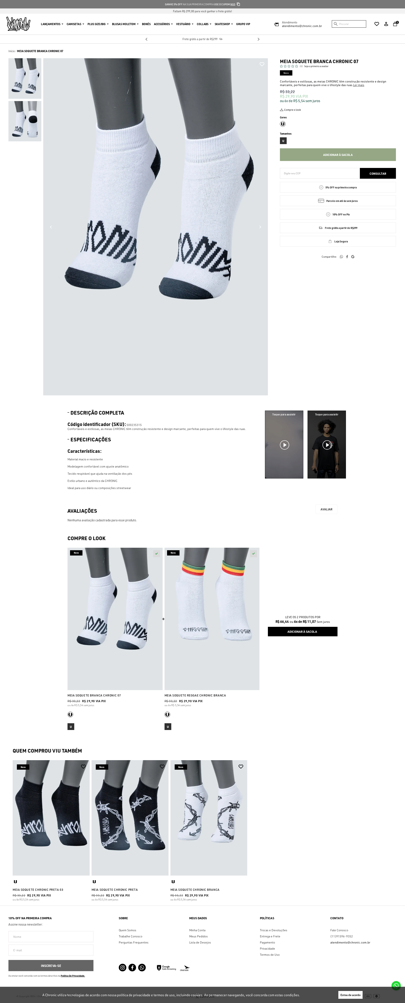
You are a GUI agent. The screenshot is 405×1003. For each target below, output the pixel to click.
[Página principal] (18, 24)
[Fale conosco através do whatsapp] (396, 986)
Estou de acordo (350, 995)
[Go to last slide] (146, 39)
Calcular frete (378, 173)
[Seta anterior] (51, 227)
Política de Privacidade (72, 975)
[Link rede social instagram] (122, 967)
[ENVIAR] (50, 965)
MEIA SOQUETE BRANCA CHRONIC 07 (94, 695)
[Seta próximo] (260, 227)
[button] (24, 78)
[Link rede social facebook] (132, 967)
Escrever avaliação (327, 509)
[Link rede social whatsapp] (142, 967)
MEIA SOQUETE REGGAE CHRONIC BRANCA (195, 695)
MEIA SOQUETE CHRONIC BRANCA (195, 889)
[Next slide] (258, 39)
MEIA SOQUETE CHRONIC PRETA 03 (38, 889)
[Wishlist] (376, 24)
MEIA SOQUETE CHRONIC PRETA (115, 889)
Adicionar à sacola (338, 155)
